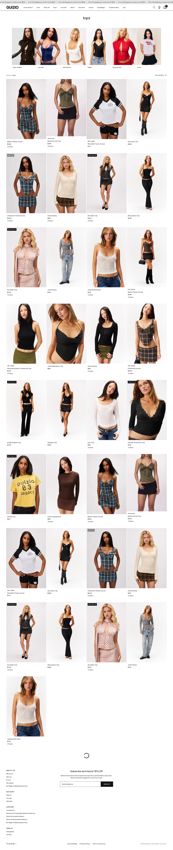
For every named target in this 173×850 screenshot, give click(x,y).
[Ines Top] (107, 410)
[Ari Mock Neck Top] (26, 410)
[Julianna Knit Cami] (107, 257)
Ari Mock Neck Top (14, 442)
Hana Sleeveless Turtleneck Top (19, 368)
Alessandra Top (134, 215)
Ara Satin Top (93, 215)
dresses (81, 7)
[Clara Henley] (66, 183)
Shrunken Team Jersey (96, 144)
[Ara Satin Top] (107, 183)
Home (8, 75)
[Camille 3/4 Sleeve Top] (147, 410)
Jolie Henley (52, 290)
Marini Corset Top (54, 141)
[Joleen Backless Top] (66, 334)
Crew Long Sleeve (54, 516)
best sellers (28, 7)
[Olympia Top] (66, 410)
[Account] (159, 7)
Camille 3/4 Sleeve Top (136, 442)
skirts (72, 7)
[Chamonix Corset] (147, 334)
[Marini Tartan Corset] (26, 109)
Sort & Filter (159, 75)
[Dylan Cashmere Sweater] (107, 706)
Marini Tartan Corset (14, 141)
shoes (91, 7)
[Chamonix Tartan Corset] (26, 183)
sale (124, 7)
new (38, 7)
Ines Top (91, 442)
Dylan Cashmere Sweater (97, 739)
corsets (64, 7)
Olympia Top (52, 442)
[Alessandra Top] (147, 183)
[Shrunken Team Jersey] (107, 109)
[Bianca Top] (66, 706)
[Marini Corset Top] (66, 107)
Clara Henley (52, 215)
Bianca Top (51, 739)
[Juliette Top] (147, 780)
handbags (101, 7)
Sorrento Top (133, 141)
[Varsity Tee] (26, 484)
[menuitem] (28, 7)
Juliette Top (132, 813)
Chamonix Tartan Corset (16, 215)
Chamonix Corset (134, 368)
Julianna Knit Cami (94, 290)
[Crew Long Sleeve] (66, 484)
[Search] (154, 7)
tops (55, 7)
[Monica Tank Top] (107, 780)
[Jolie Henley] (66, 257)
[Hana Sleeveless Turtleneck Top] (26, 334)
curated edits (114, 7)
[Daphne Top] (66, 780)
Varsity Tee (11, 516)
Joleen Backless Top (55, 366)
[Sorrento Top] (147, 109)
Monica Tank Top (94, 813)
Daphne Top (52, 813)
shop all (47, 7)
